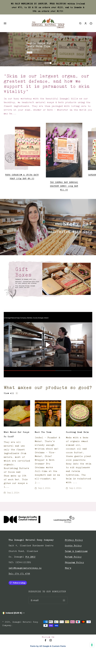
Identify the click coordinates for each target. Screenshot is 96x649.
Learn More (29, 52)
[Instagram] (50, 641)
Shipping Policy (74, 562)
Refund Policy (73, 557)
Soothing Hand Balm (77, 432)
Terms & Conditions (76, 551)
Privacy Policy (74, 540)
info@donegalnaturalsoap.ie (25, 568)
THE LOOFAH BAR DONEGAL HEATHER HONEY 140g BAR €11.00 (64, 186)
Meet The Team (43, 432)
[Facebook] (45, 641)
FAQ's (68, 568)
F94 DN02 (30, 557)
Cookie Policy (73, 545)
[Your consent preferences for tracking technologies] (92, 645)
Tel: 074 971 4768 (19, 573)
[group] (48, 280)
